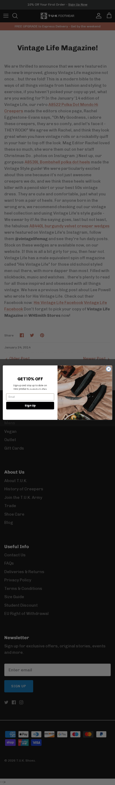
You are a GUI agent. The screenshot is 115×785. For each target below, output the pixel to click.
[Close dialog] (108, 368)
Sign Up (30, 406)
